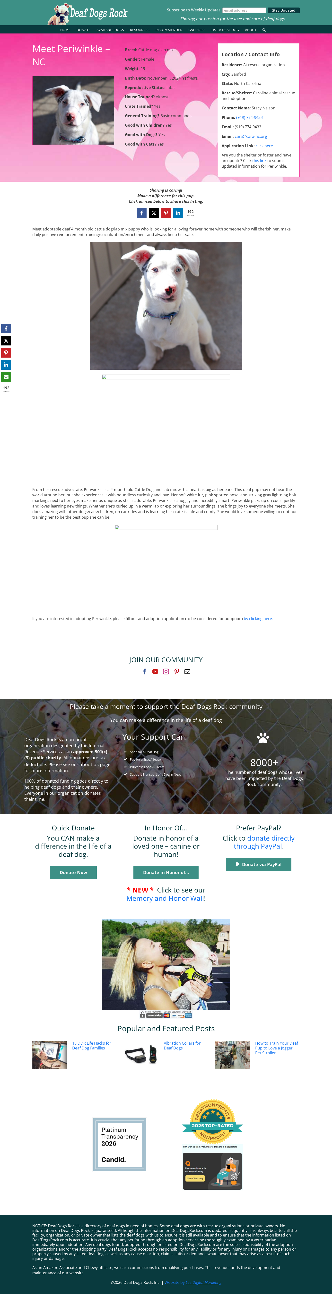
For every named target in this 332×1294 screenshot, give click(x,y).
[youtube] (155, 671)
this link (259, 160)
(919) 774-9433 (249, 117)
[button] (264, 29)
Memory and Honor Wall (165, 898)
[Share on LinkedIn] (178, 213)
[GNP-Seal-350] (212, 1101)
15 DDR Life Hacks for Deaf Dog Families (91, 1045)
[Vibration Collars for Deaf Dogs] (141, 1055)
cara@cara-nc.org (251, 136)
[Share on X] (154, 213)
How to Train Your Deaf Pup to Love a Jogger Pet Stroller (276, 1048)
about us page (95, 764)
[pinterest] (177, 671)
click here (264, 145)
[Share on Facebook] (142, 213)
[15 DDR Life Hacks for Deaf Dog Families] (49, 1055)
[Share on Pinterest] (166, 213)
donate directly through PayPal (264, 842)
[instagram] (166, 671)
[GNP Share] (212, 1146)
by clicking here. (259, 618)
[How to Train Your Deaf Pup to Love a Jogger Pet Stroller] (232, 1055)
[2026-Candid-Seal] (120, 1119)
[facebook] (145, 671)
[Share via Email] (6, 377)
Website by (193, 1282)
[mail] (187, 671)
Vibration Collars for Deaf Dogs (182, 1045)
